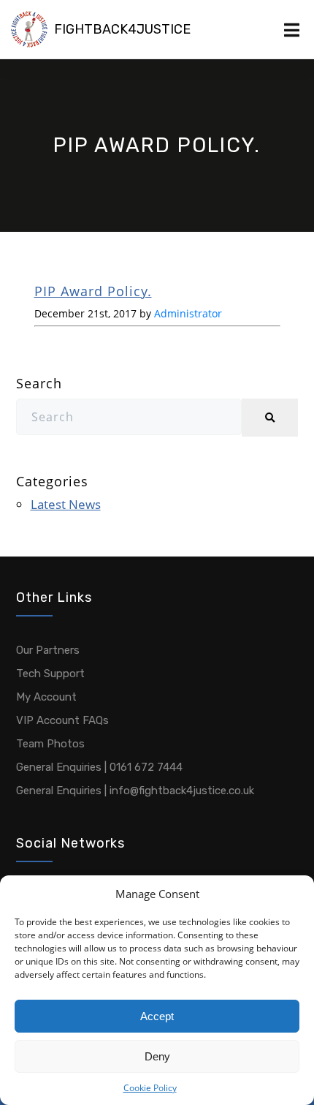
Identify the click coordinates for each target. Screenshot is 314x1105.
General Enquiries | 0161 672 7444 (99, 767)
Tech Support (50, 673)
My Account (46, 697)
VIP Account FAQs (62, 720)
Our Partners (48, 650)
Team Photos (50, 743)
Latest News (66, 504)
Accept (157, 1016)
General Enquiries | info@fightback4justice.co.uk (135, 790)
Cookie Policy (150, 1088)
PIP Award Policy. (93, 291)
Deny (157, 1056)
